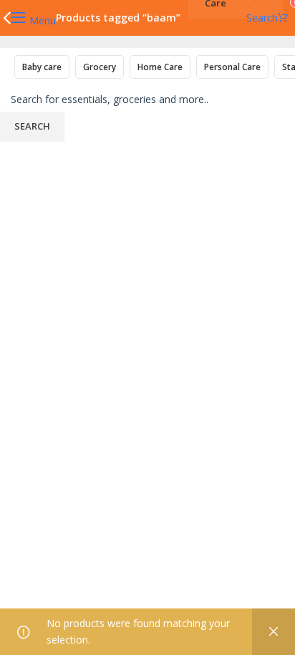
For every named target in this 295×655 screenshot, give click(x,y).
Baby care (42, 67)
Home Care (160, 67)
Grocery (99, 67)
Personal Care (232, 67)
